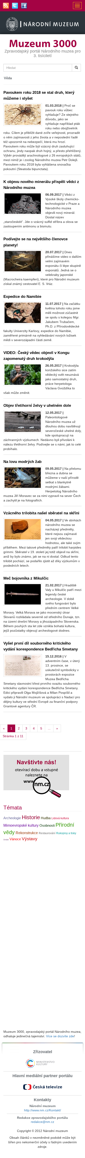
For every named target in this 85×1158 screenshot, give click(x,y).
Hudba (46, 818)
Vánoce (15, 839)
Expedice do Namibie (22, 296)
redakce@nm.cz (42, 1122)
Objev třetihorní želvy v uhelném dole (37, 405)
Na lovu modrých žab (22, 461)
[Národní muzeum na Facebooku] (24, 5)
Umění (6, 840)
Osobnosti (47, 825)
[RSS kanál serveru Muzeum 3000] (6, 5)
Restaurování (47, 833)
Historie (31, 817)
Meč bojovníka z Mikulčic (26, 578)
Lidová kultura (60, 818)
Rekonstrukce (27, 833)
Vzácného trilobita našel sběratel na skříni (41, 513)
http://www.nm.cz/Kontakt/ (42, 1110)
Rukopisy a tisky (66, 833)
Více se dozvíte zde (60, 1036)
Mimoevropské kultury (21, 825)
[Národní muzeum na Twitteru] (15, 5)
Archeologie (12, 818)
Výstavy (29, 838)
